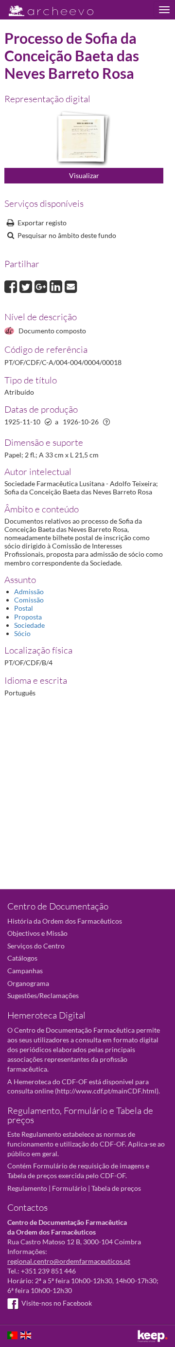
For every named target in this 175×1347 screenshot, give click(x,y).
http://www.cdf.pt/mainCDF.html (107, 1091)
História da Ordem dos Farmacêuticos (64, 921)
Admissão (29, 591)
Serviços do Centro (36, 946)
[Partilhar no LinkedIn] (57, 285)
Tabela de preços (116, 1188)
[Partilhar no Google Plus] (42, 285)
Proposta (28, 617)
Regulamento (27, 1188)
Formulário (69, 1188)
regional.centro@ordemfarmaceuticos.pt (68, 1261)
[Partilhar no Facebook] (11, 285)
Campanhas (25, 970)
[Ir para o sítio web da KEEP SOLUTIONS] (153, 1336)
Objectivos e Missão (37, 933)
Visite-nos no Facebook (56, 1303)
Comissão (29, 600)
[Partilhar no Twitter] (27, 285)
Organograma (28, 983)
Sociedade (29, 625)
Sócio (22, 633)
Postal (23, 608)
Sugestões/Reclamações (43, 995)
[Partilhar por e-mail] (71, 285)
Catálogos (22, 958)
